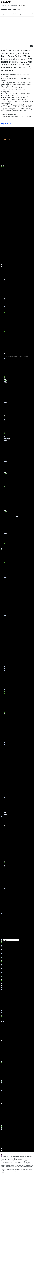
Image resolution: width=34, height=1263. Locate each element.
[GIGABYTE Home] (6, 2)
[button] (4, 380)
